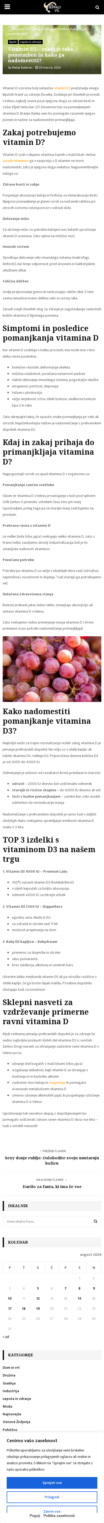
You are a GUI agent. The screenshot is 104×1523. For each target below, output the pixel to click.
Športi (13, 42)
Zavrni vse (52, 1511)
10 (10, 1298)
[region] (52, 1477)
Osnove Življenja (16, 1422)
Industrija (11, 1391)
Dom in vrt (11, 1368)
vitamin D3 (62, 88)
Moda (7, 1406)
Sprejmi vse (52, 1483)
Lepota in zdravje (30, 42)
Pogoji (35, 1515)
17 (10, 1309)
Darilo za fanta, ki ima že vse (52, 1186)
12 (38, 1298)
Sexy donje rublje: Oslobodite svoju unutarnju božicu (52, 1160)
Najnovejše (12, 1414)
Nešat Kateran (22, 67)
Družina (9, 1375)
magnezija (57, 1083)
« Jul (6, 1337)
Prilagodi (52, 1497)
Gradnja (9, 1383)
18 (24, 1309)
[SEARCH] (95, 1221)
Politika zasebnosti (59, 1515)
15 (79, 1298)
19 (38, 1309)
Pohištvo (10, 1430)
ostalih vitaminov (16, 161)
